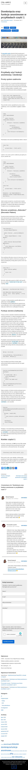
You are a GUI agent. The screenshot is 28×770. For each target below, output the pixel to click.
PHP (3, 703)
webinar (22, 759)
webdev (19, 759)
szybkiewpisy (3, 759)
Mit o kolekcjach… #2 (6, 665)
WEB (2, 710)
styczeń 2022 (4, 724)
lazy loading (20, 750)
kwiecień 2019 (4, 726)
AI (1, 696)
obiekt (26, 750)
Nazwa (4, 591)
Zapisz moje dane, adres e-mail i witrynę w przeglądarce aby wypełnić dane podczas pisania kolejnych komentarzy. (13, 628)
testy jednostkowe (11, 759)
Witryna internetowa (6, 602)
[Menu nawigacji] (25, 3)
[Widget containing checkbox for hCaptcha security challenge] (12, 634)
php (11, 753)
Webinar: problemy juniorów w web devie (10, 661)
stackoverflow (9, 757)
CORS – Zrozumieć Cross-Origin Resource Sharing (12, 658)
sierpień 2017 (4, 736)
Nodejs (3, 700)
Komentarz (5, 608)
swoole (24, 757)
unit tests (15, 759)
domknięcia (13, 27)
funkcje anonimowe (6, 30)
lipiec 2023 (3, 717)
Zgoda (14, 766)
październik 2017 (5, 731)
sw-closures (15, 30)
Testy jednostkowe (6, 705)
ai (1, 744)
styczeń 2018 (4, 729)
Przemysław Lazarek (8, 20)
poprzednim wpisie (6, 53)
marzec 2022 (4, 722)
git (11, 750)
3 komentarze (4, 21)
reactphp (5, 757)
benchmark (7, 744)
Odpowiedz (24, 497)
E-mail (4, 596)
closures (6, 27)
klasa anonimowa (15, 750)
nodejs (23, 750)
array (3, 744)
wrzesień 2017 (4, 733)
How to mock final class (6, 668)
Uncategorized (4, 707)
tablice (7, 759)
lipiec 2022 (3, 719)
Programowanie (4, 698)
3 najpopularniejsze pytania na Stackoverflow (11, 663)
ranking (2, 757)
